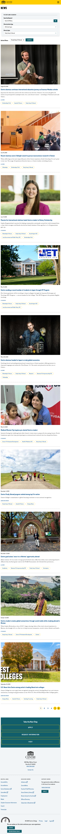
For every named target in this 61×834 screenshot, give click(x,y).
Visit (31, 742)
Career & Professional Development (10, 441)
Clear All (29, 40)
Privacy (41, 821)
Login (50, 821)
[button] (58, 2)
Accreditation (4, 785)
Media (2, 799)
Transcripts (3, 809)
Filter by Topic (7, 30)
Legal (46, 821)
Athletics (23, 782)
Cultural (37, 634)
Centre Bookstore (5, 789)
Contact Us (30, 770)
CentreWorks (24, 785)
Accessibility (4, 782)
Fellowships (5, 167)
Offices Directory (25, 799)
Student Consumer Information (9, 803)
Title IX (2, 806)
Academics (4, 568)
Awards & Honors (18, 103)
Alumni (3, 100)
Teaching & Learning (28, 699)
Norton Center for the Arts (27, 796)
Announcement (5, 500)
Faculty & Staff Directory (27, 789)
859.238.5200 (30, 766)
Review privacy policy (14, 831)
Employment (4, 796)
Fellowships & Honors (7, 233)
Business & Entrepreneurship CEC (44, 373)
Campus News (30, 504)
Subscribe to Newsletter (27, 803)
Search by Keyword (8, 18)
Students (3, 230)
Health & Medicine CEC (27, 441)
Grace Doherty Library (26, 792)
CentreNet (3, 792)
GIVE (44, 791)
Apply (30, 727)
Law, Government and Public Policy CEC (11, 237)
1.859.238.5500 (45, 787)
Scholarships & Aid (6, 103)
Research (31, 373)
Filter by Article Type (8, 24)
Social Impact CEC (33, 233)
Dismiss (11, 827)
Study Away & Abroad (16, 40)
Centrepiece (46, 568)
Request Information (30, 735)
